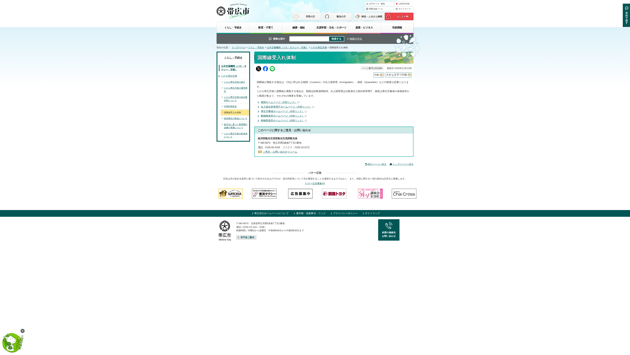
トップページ (238, 47)
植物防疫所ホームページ (282, 120)
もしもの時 (403, 16)
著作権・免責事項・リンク (311, 213)
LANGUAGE (404, 4)
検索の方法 (356, 38)
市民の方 (310, 16)
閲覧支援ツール (376, 9)
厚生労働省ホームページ (282, 111)
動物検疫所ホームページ (282, 115)
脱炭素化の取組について (235, 118)
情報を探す (279, 38)
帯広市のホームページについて (271, 213)
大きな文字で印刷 (396, 74)
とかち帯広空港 (319, 47)
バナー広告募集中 (315, 183)
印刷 (376, 75)
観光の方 (341, 16)
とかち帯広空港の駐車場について (235, 135)
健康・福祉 (298, 27)
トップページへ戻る (403, 164)
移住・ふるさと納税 (372, 16)
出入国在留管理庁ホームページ (286, 106)
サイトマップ (404, 9)
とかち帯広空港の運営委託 (235, 90)
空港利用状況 (230, 106)
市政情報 (397, 27)
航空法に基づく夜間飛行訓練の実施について (235, 126)
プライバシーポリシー (345, 213)
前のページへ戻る (377, 164)
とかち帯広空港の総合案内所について (235, 99)
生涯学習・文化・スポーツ (331, 27)
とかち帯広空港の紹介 (234, 82)
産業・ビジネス (364, 27)
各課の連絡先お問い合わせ (389, 234)
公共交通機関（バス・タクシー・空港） (287, 47)
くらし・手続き (233, 27)
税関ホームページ (279, 102)
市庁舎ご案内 (247, 237)
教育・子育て (265, 27)
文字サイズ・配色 (377, 4)
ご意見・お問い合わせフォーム (280, 151)
